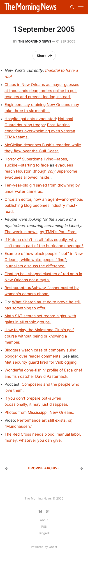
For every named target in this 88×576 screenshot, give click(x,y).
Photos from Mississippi (26, 412)
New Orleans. (62, 412)
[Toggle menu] (80, 7)
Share (41, 56)
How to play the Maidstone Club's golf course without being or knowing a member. (39, 336)
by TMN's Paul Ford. (58, 232)
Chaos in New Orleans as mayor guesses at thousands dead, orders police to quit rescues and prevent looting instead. (42, 90)
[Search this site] (72, 7)
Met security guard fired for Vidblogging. (41, 362)
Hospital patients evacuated (30, 119)
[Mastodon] (47, 511)
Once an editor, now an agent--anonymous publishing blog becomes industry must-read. (44, 205)
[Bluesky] (40, 511)
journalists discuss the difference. (35, 266)
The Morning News (34, 41)
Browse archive (44, 468)
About (44, 520)
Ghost (53, 547)
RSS (44, 526)
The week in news (21, 232)
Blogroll (44, 533)
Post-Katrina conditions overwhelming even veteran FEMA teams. (40, 131)
